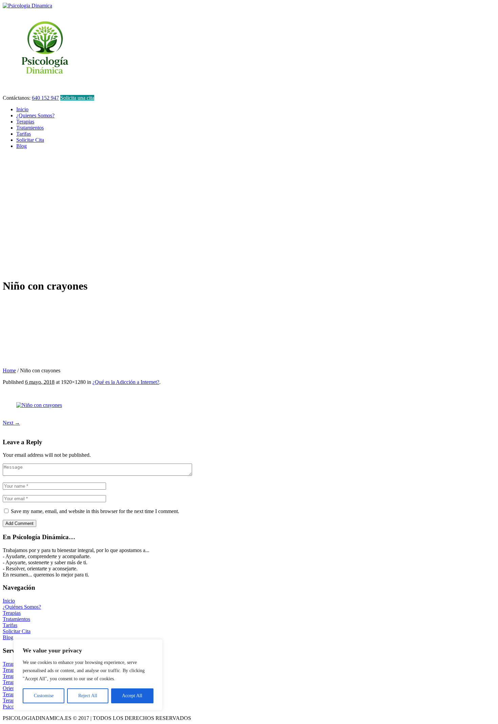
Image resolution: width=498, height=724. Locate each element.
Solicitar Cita (16, 631)
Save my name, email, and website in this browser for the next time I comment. (95, 511)
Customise (44, 695)
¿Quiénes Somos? (22, 607)
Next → (11, 423)
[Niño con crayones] (39, 405)
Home (9, 370)
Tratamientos (16, 619)
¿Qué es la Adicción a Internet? (125, 382)
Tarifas (10, 625)
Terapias (12, 613)
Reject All (87, 695)
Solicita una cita (77, 98)
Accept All (132, 695)
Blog (8, 637)
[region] (88, 674)
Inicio (9, 601)
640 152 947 (45, 98)
